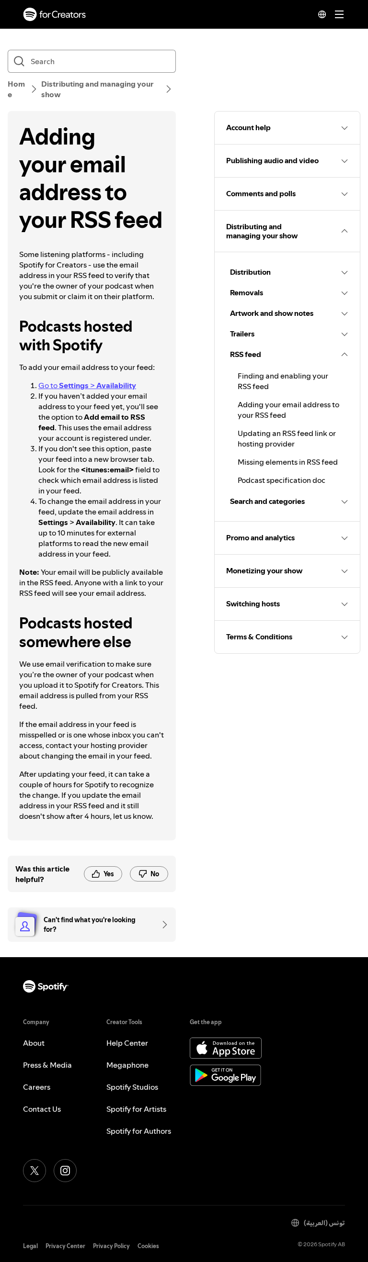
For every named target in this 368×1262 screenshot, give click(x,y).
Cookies (148, 1246)
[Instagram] (65, 1170)
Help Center (127, 1043)
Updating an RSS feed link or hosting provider (287, 438)
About (34, 1043)
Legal (30, 1246)
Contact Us (42, 1109)
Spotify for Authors (138, 1131)
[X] (34, 1170)
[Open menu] (339, 14)
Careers (36, 1087)
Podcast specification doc (281, 480)
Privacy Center (65, 1246)
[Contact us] (161, 924)
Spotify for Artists (136, 1109)
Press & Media (47, 1065)
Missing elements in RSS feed (288, 462)
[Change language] (322, 14)
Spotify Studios (132, 1087)
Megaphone (127, 1065)
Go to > (87, 385)
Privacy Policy (111, 1246)
